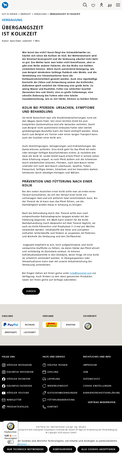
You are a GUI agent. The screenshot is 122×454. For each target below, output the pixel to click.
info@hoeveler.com (81, 273)
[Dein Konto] (101, 5)
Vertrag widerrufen (101, 402)
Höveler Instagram (19, 365)
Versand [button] (48, 316)
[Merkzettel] (93, 5)
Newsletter (14, 399)
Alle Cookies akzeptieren (98, 449)
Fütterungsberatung (61, 399)
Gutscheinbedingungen (62, 392)
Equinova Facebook (19, 386)
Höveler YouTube (18, 392)
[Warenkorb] (110, 5)
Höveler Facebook (18, 379)
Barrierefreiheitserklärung (101, 392)
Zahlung (52, 372)
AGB (85, 372)
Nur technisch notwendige (25, 449)
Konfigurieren (62, 449)
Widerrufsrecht (57, 386)
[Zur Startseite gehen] (39, 5)
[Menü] (117, 5)
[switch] (10, 442)
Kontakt (52, 406)
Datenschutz (91, 379)
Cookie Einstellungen (97, 386)
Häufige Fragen (57, 365)
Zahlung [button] (7, 316)
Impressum (90, 365)
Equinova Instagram (20, 372)
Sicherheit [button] (90, 316)
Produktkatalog (18, 406)
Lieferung (53, 379)
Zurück (31, 291)
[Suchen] (85, 5)
